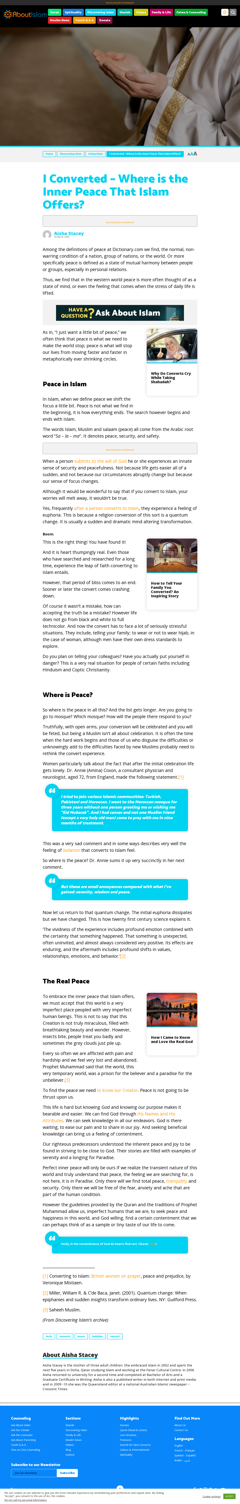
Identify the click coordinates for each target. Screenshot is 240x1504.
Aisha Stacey (69, 233)
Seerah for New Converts (135, 1444)
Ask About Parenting (23, 1440)
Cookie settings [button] (212, 1496)
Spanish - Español (185, 1455)
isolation (71, 850)
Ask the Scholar (20, 1430)
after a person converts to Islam (106, 508)
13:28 (152, 1244)
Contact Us (181, 1430)
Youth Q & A (84, 20)
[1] (181, 777)
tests (49, 1336)
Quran (54, 12)
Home (49, 154)
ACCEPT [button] (229, 1496)
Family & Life (161, 12)
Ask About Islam (20, 1425)
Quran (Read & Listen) (133, 1430)
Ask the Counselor (22, 1435)
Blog (68, 1449)
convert (115, 1336)
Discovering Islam (100, 12)
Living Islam (95, 154)
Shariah (124, 12)
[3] (67, 1080)
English (178, 1445)
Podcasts (125, 1440)
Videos (141, 12)
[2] (122, 956)
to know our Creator (117, 1090)
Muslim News (60, 20)
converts (64, 1336)
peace (81, 1336)
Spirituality (73, 12)
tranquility (176, 1181)
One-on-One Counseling (25, 1449)
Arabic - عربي (182, 1460)
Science (70, 1454)
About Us (180, 1425)
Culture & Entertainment (134, 1449)
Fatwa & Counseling (191, 12)
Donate (104, 20)
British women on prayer (116, 1276)
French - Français (184, 1450)
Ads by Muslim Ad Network (120, 2)
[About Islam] (25, 15)
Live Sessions (128, 1435)
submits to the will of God (100, 461)
